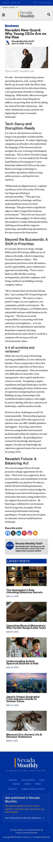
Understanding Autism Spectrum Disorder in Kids (22, 662)
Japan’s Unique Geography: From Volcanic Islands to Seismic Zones (23, 699)
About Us (12, 789)
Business (12, 26)
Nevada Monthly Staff (23, 41)
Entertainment (28, 780)
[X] (13, 533)
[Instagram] (29, 533)
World (38, 784)
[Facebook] (7, 533)
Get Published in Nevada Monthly (23, 818)
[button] (10, 7)
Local (41, 780)
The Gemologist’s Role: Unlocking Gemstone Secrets (24, 591)
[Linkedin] (18, 533)
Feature (16, 784)
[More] (35, 533)
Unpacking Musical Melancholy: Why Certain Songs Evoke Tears (26, 626)
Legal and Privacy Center (33, 789)
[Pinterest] (24, 533)
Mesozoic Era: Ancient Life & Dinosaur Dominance (24, 735)
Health (27, 784)
